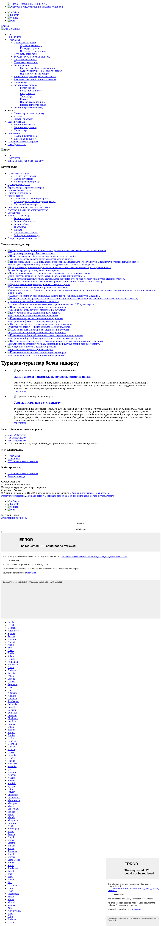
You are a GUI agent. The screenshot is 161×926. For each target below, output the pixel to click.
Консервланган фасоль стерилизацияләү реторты (34, 321)
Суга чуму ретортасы (25, 53)
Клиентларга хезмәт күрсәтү (29, 113)
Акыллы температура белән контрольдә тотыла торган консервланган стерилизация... (54, 295)
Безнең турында (16, 121)
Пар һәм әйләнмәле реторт (34, 73)
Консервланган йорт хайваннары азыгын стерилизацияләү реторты (44, 338)
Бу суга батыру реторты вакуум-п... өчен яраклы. (34, 270)
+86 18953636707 (33, 4)
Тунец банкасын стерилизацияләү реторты (30, 349)
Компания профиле (24, 124)
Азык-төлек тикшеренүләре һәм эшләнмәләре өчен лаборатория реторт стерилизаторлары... (57, 281)
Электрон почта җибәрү (14, 517)
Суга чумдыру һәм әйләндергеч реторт (41, 70)
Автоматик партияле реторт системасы (35, 79)
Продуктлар (14, 39)
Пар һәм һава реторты (25, 59)
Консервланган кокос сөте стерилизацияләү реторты (36, 355)
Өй (9, 34)
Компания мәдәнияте (25, 127)
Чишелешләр (14, 37)
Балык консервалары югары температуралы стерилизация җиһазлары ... (46, 276)
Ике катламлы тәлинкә (32, 102)
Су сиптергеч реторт (25, 42)
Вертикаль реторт (54, 495)
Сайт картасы (102, 493)
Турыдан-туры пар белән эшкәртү (32, 56)
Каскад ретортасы (29, 48)
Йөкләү (18, 116)
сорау (16, 391)
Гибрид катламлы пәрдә (33, 104)
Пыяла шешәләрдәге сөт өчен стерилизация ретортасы (37, 310)
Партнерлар (20, 130)
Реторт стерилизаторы (13, 495)
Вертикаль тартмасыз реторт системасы (35, 76)
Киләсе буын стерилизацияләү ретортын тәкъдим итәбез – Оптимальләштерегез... (51, 264)
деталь (22, 391)
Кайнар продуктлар (82, 493)
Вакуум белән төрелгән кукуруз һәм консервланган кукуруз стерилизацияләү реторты (54, 343)
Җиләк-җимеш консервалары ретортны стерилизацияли (38, 287)
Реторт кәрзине (28, 87)
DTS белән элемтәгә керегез (23, 141)
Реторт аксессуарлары (25, 85)
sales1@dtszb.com (45, 6)
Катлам (24, 99)
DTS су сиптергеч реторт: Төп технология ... (32, 253)
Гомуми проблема (23, 119)
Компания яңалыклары (26, 136)
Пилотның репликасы (26, 62)
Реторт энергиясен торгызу (28, 107)
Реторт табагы (27, 93)
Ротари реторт (21, 65)
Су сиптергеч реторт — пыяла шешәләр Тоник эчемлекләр (39, 326)
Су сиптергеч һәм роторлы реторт (38, 68)
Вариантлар (20, 82)
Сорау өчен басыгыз (12, 490)
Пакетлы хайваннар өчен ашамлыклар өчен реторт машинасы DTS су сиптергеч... (52, 304)
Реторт (109, 495)
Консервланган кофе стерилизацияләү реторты (33, 315)
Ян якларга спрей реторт (33, 51)
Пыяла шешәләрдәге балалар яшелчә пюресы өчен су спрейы (40, 259)
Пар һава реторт (35, 495)
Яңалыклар (14, 133)
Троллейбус (26, 96)
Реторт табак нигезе (31, 90)
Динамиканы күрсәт (25, 138)
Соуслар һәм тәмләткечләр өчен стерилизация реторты (37, 332)
